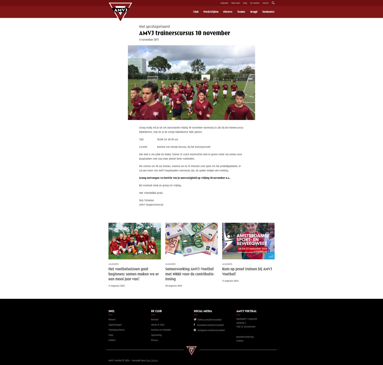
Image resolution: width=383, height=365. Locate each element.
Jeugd (253, 12)
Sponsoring (156, 335)
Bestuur (154, 320)
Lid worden (254, 3)
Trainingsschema (116, 330)
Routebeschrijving (245, 337)
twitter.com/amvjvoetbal (209, 320)
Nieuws (227, 12)
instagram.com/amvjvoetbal (211, 330)
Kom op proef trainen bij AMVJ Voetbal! (247, 271)
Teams (241, 12)
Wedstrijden (210, 12)
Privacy (154, 340)
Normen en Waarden (161, 330)
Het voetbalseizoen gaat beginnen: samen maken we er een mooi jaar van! (133, 274)
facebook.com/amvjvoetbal (210, 325)
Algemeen (113, 264)
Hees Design (152, 360)
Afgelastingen (115, 325)
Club (196, 12)
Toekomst (268, 12)
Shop (245, 3)
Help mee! (235, 3)
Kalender (224, 3)
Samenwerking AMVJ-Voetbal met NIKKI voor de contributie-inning (190, 274)
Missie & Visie (157, 325)
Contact (265, 3)
